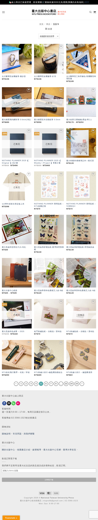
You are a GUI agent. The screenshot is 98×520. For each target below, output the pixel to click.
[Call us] (13, 403)
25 (77, 384)
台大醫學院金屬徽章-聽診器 (14, 76)
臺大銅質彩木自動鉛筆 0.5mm (47, 120)
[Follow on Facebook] (4, 403)
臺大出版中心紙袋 (9, 290)
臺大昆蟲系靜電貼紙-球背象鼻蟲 (80, 247)
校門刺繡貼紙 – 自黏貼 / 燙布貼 (48, 331)
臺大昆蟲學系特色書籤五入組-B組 (48, 290)
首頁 (41, 24)
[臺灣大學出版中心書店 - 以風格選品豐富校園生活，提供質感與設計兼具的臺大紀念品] (49, 12)
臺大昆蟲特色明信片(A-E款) (14, 247)
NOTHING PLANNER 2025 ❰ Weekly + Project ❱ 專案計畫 (47, 161)
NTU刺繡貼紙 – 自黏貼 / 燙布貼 (80, 331)
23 (66, 384)
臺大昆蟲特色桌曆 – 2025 (13, 331)
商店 (48, 24)
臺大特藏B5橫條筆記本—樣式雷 (80, 161)
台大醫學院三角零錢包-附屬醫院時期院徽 (81, 77)
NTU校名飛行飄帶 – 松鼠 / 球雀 (16, 372)
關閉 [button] (87, 2)
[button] (3, 12)
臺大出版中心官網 (52, 450)
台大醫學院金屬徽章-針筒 (45, 76)
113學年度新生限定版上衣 (13, 204)
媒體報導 (36, 450)
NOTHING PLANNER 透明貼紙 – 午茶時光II (81, 205)
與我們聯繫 (29, 434)
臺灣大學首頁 (69, 450)
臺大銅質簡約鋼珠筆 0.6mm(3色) (16, 120)
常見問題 (17, 434)
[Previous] (16, 384)
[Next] (82, 384)
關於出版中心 (8, 450)
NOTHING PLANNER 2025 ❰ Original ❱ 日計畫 (15, 161)
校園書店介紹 (23, 450)
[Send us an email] (9, 403)
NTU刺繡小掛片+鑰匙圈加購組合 (48, 372)
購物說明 (6, 434)
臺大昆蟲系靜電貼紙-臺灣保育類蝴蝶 (49, 248)
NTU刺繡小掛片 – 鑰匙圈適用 (79, 372)
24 (71, 384)
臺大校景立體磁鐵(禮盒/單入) (79, 120)
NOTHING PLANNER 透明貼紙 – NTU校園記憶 (48, 205)
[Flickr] (18, 403)
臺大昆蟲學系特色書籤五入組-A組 (80, 290)
